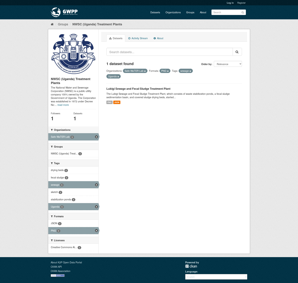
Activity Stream (139, 38)
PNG (109, 102)
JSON (116, 102)
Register (241, 2)
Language (191, 271)
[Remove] (145, 71)
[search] (237, 52)
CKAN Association (60, 271)
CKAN (191, 266)
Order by (206, 64)
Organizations (173, 12)
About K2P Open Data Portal (66, 262)
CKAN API (56, 266)
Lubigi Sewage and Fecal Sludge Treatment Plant (138, 89)
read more (63, 104)
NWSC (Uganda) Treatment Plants (97, 24)
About (203, 12)
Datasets (155, 12)
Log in (230, 2)
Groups (190, 12)
